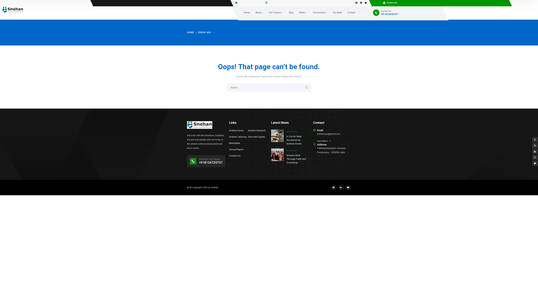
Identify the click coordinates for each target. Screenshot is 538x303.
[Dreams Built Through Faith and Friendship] (277, 156)
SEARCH (307, 87)
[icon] (333, 187)
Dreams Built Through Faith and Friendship (296, 159)
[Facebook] (356, 3)
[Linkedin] (361, 3)
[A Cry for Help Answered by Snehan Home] (277, 137)
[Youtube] (366, 3)
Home (190, 32)
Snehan (214, 187)
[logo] (12, 9)
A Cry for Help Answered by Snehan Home (294, 140)
